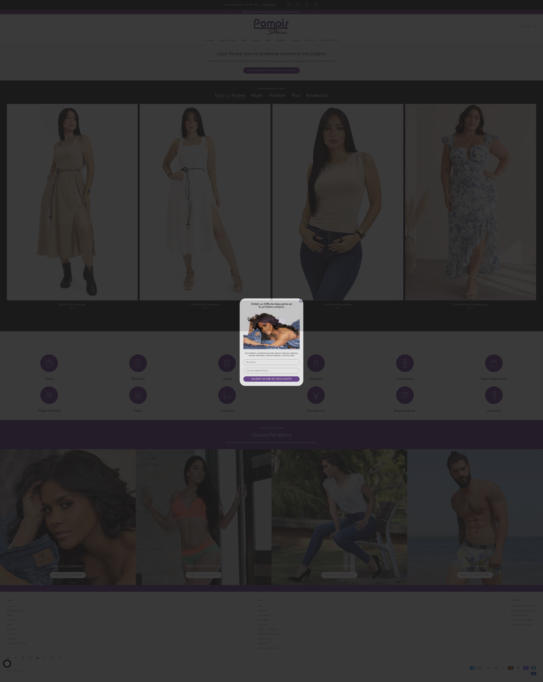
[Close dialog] (300, 299)
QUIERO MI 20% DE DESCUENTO (271, 378)
